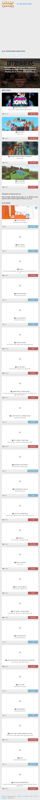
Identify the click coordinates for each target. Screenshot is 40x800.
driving (14, 54)
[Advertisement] (20, 28)
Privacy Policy (28, 796)
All (24, 4)
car (9, 54)
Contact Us (20, 796)
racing (5, 54)
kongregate (21, 54)
